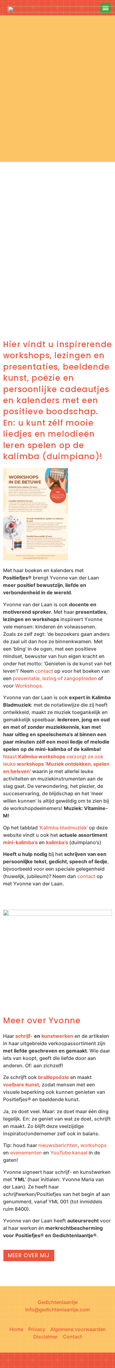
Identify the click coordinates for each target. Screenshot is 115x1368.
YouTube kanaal (68, 1152)
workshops (93, 1145)
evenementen (26, 1152)
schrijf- (24, 1036)
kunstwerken (57, 1036)
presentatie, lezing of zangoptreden (55, 678)
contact (44, 671)
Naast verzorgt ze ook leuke (56, 763)
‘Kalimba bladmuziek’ (63, 827)
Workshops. (29, 686)
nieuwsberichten (58, 1145)
